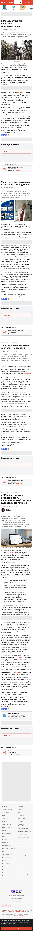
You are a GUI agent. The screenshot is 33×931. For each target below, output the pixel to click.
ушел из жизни (25, 109)
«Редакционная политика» (16, 898)
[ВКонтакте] (6, 135)
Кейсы (19, 865)
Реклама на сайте (22, 855)
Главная (2, 17)
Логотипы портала (22, 867)
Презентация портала (23, 861)
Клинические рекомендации (21, 825)
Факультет (5, 884)
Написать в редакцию (23, 874)
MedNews (5, 881)
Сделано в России (7, 857)
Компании (20, 809)
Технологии (5, 818)
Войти (28, 2)
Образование (5, 812)
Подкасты (20, 843)
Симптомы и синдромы (23, 834)
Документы (20, 815)
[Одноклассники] (8, 135)
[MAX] (4, 135)
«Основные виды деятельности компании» (16, 896)
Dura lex (4, 860)
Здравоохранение (14, 342)
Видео (4, 869)
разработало (10, 552)
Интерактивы (21, 846)
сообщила (28, 373)
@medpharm (20, 718)
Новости (7, 17)
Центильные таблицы (23, 828)
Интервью (5, 875)
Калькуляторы (21, 818)
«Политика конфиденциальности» (16, 895)
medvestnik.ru (21, 915)
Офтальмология (21, 849)
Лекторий (4, 836)
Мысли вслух (5, 863)
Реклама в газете (22, 858)
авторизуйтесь (19, 170)
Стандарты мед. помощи (24, 831)
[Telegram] (2, 135)
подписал (19, 657)
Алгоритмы (20, 821)
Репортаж (5, 872)
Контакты (20, 871)
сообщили (20, 92)
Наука (4, 815)
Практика (4, 821)
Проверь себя (6, 845)
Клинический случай (7, 833)
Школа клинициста (7, 827)
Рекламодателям (22, 852)
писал (18, 672)
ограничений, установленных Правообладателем (13, 911)
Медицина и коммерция (8, 848)
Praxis (3, 878)
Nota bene (5, 842)
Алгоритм (4, 830)
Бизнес (4, 851)
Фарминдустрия (6, 824)
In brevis (4, 839)
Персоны (19, 812)
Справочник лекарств (23, 837)
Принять (16, 928)
